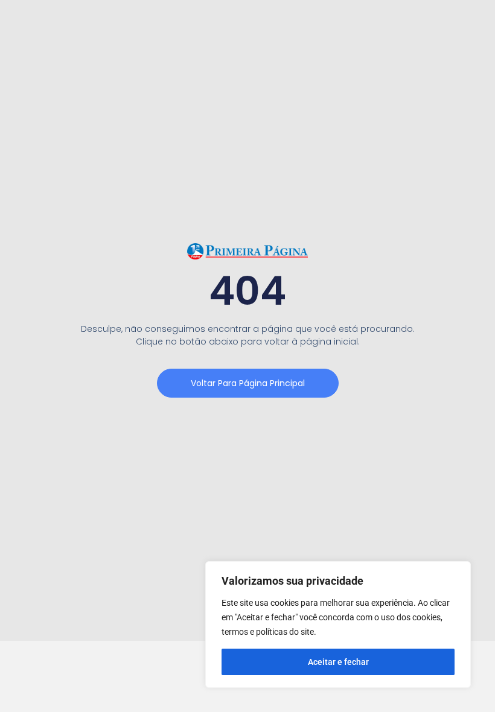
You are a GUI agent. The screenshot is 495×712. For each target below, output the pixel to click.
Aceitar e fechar (338, 662)
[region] (338, 624)
